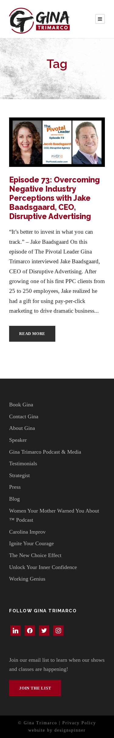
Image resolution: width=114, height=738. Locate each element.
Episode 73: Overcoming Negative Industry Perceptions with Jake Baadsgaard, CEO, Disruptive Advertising (54, 198)
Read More (32, 333)
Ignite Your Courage (31, 543)
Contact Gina (23, 416)
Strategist (19, 475)
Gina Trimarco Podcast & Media (45, 452)
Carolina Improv (27, 532)
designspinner (70, 730)
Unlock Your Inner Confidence (43, 567)
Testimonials (23, 463)
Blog (14, 499)
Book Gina (21, 404)
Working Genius (27, 579)
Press (15, 487)
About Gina (22, 428)
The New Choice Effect (35, 555)
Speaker (18, 440)
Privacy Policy (79, 723)
